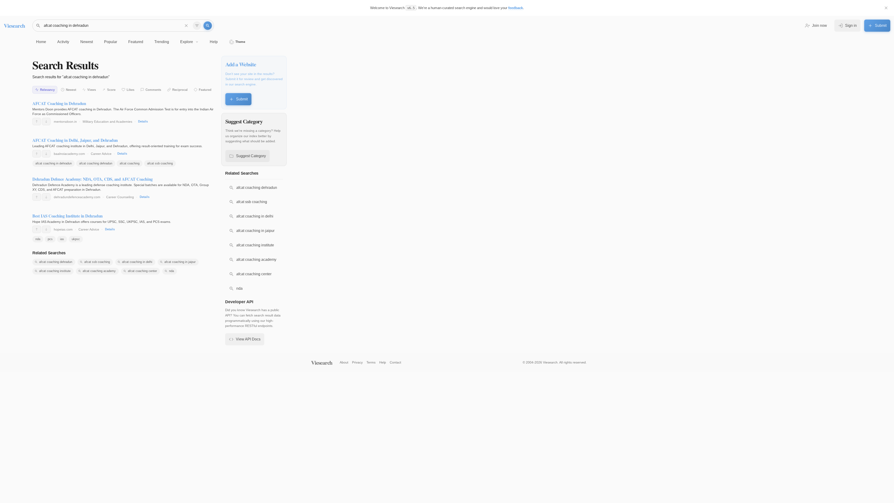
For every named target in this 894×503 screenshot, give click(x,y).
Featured (205, 90)
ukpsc (76, 239)
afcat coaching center (142, 271)
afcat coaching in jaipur (180, 262)
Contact (395, 362)
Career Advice (101, 154)
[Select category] (197, 25)
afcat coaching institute (55, 271)
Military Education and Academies (107, 121)
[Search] (207, 25)
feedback (515, 8)
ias (62, 239)
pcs (50, 239)
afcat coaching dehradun (95, 163)
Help (382, 362)
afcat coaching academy (99, 271)
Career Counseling (120, 197)
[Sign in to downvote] (46, 121)
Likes (130, 90)
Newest (71, 90)
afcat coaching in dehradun (53, 163)
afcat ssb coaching (160, 163)
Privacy (357, 362)
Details (143, 121)
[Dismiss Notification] (886, 8)
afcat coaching (129, 163)
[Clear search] (186, 25)
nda (37, 239)
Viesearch (14, 25)
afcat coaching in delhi (137, 262)
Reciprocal (180, 90)
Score (111, 90)
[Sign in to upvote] (36, 121)
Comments (153, 90)
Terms (371, 362)
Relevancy (47, 90)
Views (91, 90)
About (344, 362)
